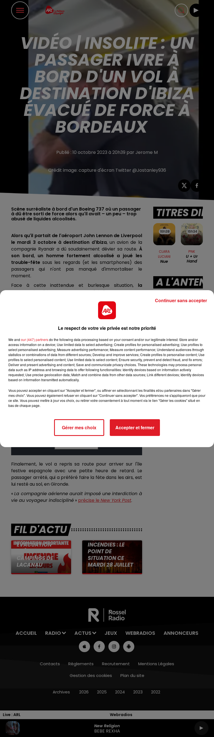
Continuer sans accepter (181, 300)
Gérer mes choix (79, 427)
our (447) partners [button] (34, 339)
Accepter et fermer (134, 427)
